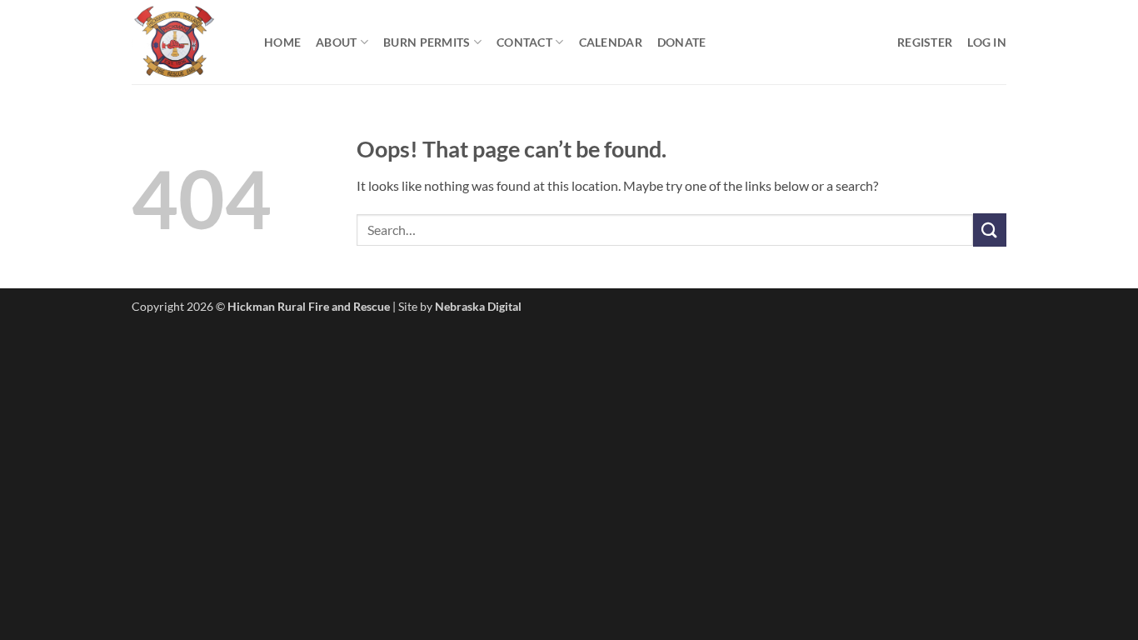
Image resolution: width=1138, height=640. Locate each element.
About (336, 42)
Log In (986, 42)
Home (282, 42)
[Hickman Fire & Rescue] (185, 42)
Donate (681, 42)
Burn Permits (426, 42)
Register (924, 42)
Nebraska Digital (478, 306)
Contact (524, 42)
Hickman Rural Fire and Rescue (308, 306)
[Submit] (989, 229)
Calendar (610, 42)
